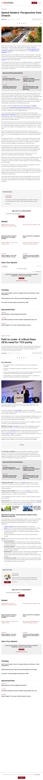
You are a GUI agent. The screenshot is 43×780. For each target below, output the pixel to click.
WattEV (6, 528)
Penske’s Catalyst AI (9, 526)
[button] (2, 3)
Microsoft (39, 500)
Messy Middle (18, 410)
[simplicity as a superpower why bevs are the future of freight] (28, 508)
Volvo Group (15, 426)
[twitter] (21, 23)
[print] (41, 23)
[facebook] (17, 23)
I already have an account (21, 280)
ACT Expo (13, 430)
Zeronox (28, 490)
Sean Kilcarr (4, 19)
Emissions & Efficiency (6, 335)
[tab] (4, 266)
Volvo (7, 433)
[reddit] (23, 23)
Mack (12, 433)
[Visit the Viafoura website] (38, 271)
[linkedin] (19, 23)
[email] (25, 23)
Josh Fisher (4, 353)
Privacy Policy (37, 774)
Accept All (21, 777)
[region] (21, 269)
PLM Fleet (23, 482)
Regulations (4, 9)
